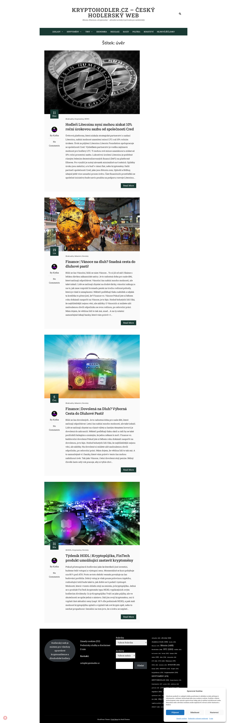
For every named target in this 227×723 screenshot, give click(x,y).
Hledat (140, 665)
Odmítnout (194, 712)
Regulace (114, 31)
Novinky (85, 256)
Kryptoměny (73, 31)
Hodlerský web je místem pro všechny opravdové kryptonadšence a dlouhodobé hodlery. (60, 650)
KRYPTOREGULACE (160, 680)
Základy (56, 31)
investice (163, 665)
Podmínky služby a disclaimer (95, 645)
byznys (173, 653)
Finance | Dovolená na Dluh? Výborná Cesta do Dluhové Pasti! (96, 411)
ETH (161, 661)
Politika (136, 31)
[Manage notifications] (5, 718)
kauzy (155, 668)
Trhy (87, 31)
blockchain (157, 649)
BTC (168, 649)
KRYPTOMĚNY (160, 676)
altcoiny (166, 638)
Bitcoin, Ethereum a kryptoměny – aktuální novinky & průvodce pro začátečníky (113, 20)
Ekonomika (101, 31)
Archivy (120, 650)
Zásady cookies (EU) (90, 641)
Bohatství (148, 31)
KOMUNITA (165, 668)
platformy (175, 684)
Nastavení (214, 712)
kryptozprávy (157, 684)
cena (155, 657)
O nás (211, 718)
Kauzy (126, 31)
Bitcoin (167, 645)
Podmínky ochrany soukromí (198, 718)
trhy (162, 699)
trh (154, 699)
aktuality (70, 119)
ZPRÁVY (156, 707)
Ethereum (171, 661)
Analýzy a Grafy (160, 642)
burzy (165, 653)
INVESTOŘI (174, 665)
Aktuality (156, 638)
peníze (166, 684)
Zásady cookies (181, 718)
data (163, 657)
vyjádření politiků (158, 703)
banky (172, 642)
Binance (155, 646)
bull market (156, 653)
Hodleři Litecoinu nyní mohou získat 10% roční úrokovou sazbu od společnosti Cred (99, 126)
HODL (69, 550)
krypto (175, 668)
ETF (154, 661)
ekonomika (171, 657)
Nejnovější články (166, 31)
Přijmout (175, 712)
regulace (157, 692)
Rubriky (120, 637)
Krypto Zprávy (175, 680)
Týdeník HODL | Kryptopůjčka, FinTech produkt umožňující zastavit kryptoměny (99, 558)
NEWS (87, 119)
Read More (128, 185)
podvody (155, 688)
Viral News (114, 719)
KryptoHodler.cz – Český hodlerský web (113, 12)
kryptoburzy (157, 672)
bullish (177, 649)
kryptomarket (171, 672)
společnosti (156, 695)
